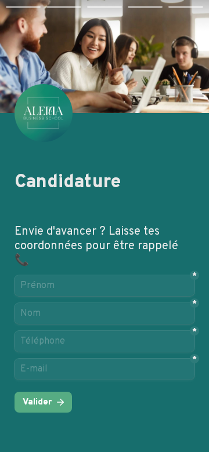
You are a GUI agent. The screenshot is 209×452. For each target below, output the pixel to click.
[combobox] (104, 341)
